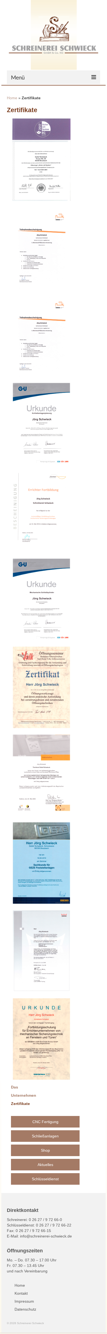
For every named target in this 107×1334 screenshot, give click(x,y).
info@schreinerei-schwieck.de (46, 1236)
